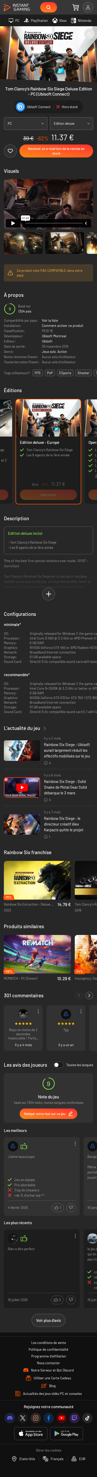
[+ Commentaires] (89, 995)
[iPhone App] (30, 1433)
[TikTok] (87, 1418)
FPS (38, 373)
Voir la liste (50, 320)
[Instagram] (36, 1418)
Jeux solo (49, 352)
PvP (50, 373)
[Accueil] (17, 7)
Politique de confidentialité (48, 1349)
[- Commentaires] (79, 995)
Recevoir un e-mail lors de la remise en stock (56, 151)
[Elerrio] (23, 1014)
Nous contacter (48, 1363)
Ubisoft (47, 341)
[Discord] (10, 1418)
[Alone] (13, 1238)
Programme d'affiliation (48, 1356)
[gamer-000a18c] (66, 1014)
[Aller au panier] (75, 7)
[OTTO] (13, 1146)
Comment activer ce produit (62, 326)
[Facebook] (48, 1418)
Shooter (83, 373)
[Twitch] (74, 1418)
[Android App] (66, 1433)
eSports (65, 373)
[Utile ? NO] (71, 1207)
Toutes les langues (79, 1065)
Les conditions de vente (48, 1343)
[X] (23, 1418)
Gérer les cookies (48, 1450)
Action (62, 352)
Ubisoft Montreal (54, 336)
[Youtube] (61, 1418)
